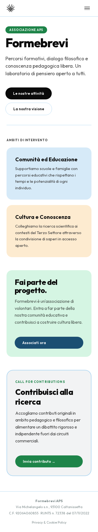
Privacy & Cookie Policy (49, 522)
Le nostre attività (28, 93)
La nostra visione (28, 109)
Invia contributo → (39, 461)
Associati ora (34, 343)
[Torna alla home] (11, 8)
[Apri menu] (87, 8)
